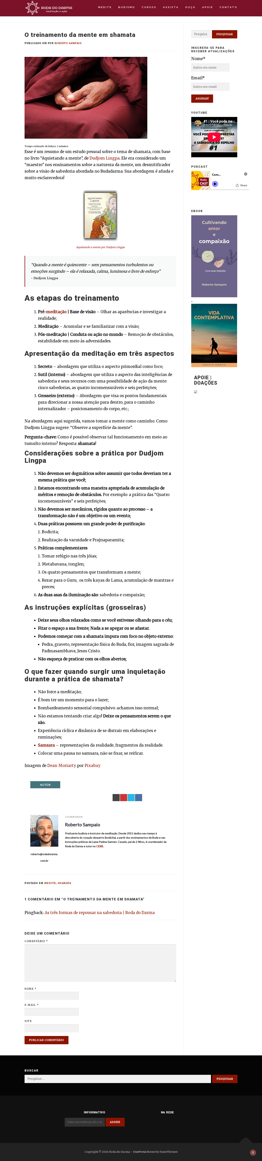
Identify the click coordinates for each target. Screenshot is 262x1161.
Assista (171, 7)
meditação (56, 311)
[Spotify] (167, 1122)
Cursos (149, 7)
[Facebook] (186, 1122)
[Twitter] (177, 1122)
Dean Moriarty (61, 765)
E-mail (32, 1005)
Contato (228, 7)
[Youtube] (149, 1122)
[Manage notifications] (253, 1152)
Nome (30, 988)
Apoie (207, 7)
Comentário (36, 941)
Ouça (190, 7)
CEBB (99, 846)
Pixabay (93, 765)
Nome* (198, 58)
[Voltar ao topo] (246, 1143)
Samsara (46, 745)
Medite (105, 7)
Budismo (126, 7)
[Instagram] (158, 1122)
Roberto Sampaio (68, 43)
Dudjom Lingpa (105, 158)
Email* (198, 77)
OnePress (139, 1152)
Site (28, 1021)
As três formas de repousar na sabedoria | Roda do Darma (100, 912)
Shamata (64, 883)
